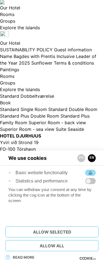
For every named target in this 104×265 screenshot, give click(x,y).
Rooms (7, 76)
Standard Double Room (72, 109)
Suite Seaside (70, 129)
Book (5, 102)
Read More (23, 257)
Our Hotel (10, 43)
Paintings (9, 69)
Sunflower (42, 63)
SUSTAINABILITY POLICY (27, 49)
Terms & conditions (74, 63)
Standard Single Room (24, 109)
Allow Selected (52, 232)
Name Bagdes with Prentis (28, 56)
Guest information (73, 49)
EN (92, 158)
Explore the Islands (20, 89)
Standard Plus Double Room (30, 116)
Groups (7, 83)
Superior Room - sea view (28, 129)
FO (81, 158)
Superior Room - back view (57, 122)
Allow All (52, 245)
